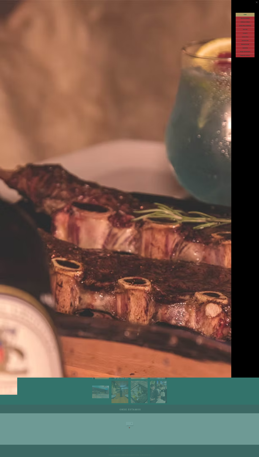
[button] (257, 2)
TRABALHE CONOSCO (245, 55)
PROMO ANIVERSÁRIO (245, 51)
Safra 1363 (245, 29)
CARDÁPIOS (245, 48)
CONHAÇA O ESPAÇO (245, 22)
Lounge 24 (245, 33)
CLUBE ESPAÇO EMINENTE (245, 25)
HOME (245, 14)
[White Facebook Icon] (248, 454)
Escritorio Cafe (245, 40)
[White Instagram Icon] (245, 454)
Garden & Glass (245, 36)
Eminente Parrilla (245, 44)
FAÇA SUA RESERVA (245, 18)
